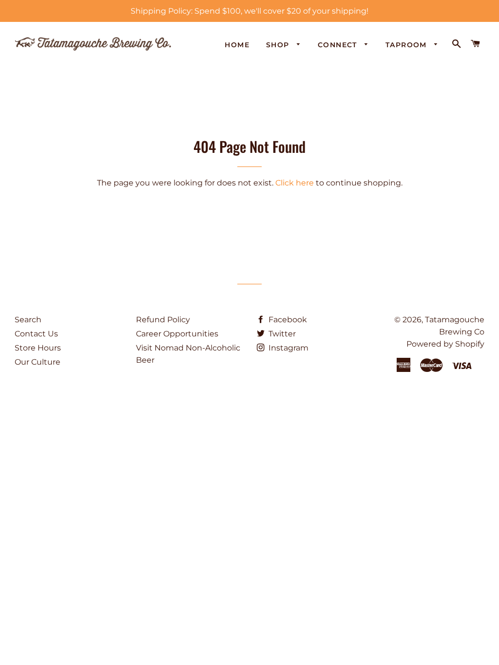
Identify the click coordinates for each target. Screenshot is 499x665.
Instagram (287, 347)
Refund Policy (163, 319)
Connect (339, 44)
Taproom (407, 44)
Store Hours (38, 347)
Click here (294, 182)
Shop (279, 44)
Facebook (287, 319)
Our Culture (37, 362)
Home (237, 44)
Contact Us (36, 333)
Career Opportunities (177, 333)
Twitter (281, 333)
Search (28, 319)
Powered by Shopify (445, 344)
